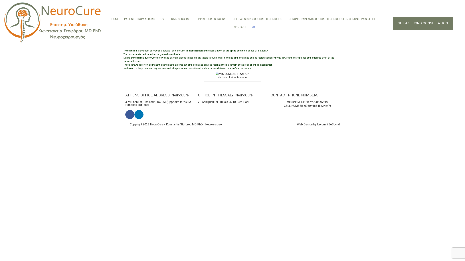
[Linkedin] (138, 114)
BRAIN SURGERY (179, 19)
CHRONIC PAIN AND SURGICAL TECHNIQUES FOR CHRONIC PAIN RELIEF (332, 19)
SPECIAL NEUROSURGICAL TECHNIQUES (257, 19)
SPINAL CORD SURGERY (211, 19)
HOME (115, 19)
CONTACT (240, 27)
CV (162, 19)
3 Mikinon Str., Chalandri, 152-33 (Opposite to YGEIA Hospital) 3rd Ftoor (158, 103)
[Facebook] (129, 114)
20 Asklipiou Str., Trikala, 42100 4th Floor (223, 102)
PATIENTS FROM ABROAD (139, 19)
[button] (180, 19)
